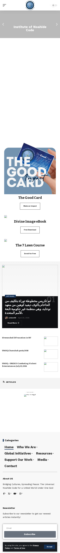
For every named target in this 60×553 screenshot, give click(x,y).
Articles (10, 296)
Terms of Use (19, 548)
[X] (10, 494)
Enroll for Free (30, 254)
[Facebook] (4, 494)
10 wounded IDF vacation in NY (16, 338)
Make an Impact (30, 206)
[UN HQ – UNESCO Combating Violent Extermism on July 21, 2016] (51, 367)
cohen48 (12, 318)
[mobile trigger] (5, 5)
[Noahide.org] (30, 5)
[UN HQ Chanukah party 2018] (51, 354)
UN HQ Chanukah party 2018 (15, 351)
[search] (47, 5)
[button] (3, 24)
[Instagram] (21, 494)
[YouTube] (15, 494)
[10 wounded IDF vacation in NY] (51, 341)
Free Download (30, 230)
